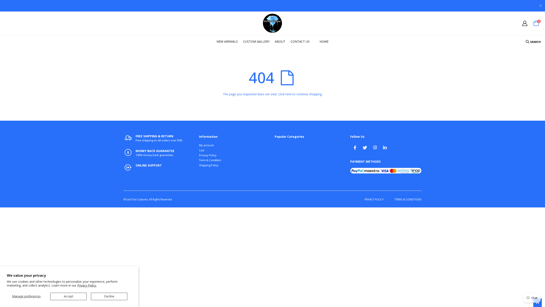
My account (206, 145)
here (288, 94)
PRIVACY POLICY (374, 199)
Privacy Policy (208, 155)
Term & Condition (210, 160)
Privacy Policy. (87, 285)
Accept (68, 296)
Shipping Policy (208, 165)
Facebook (355, 147)
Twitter (365, 147)
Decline (109, 296)
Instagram (375, 147)
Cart (201, 150)
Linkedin (385, 147)
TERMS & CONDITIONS (408, 199)
